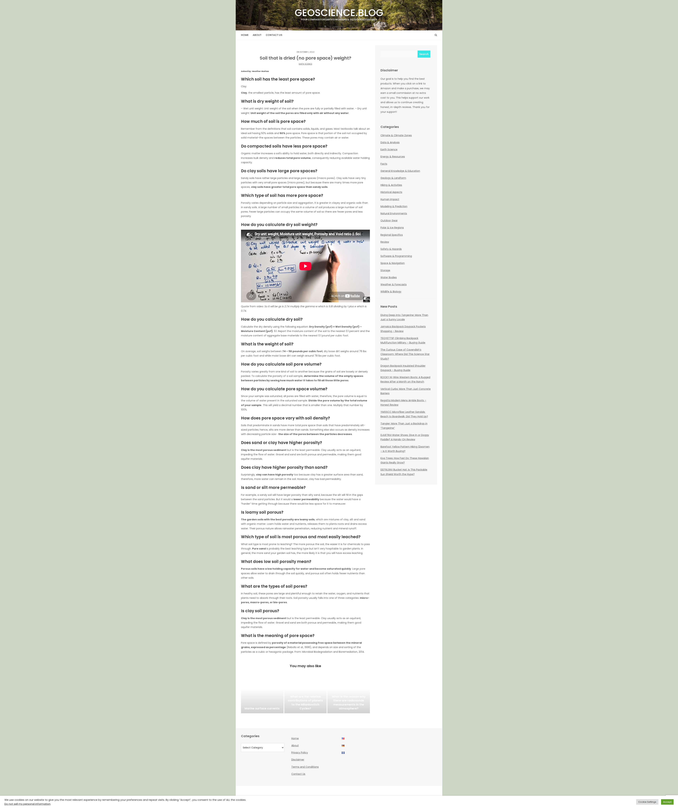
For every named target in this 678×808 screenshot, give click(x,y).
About (257, 35)
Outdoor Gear (389, 220)
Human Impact (389, 199)
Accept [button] (667, 802)
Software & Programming (396, 256)
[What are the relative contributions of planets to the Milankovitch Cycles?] (305, 695)
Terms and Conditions (305, 767)
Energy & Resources (392, 156)
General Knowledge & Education (400, 171)
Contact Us (274, 35)
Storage (385, 270)
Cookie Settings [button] (647, 802)
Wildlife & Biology (390, 291)
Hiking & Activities (391, 185)
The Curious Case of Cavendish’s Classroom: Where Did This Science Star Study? (405, 354)
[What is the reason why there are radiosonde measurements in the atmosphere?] (348, 695)
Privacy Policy (299, 752)
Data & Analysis (390, 142)
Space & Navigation (392, 263)
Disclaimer (297, 759)
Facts (383, 164)
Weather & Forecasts (393, 284)
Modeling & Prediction (393, 206)
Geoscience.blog (339, 13)
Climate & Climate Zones (396, 135)
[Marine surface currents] (262, 695)
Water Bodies (388, 277)
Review (384, 242)
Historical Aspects (391, 192)
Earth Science (305, 64)
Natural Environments (393, 213)
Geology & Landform (393, 178)
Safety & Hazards (391, 249)
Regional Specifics (391, 235)
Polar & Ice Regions (392, 227)
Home (244, 35)
